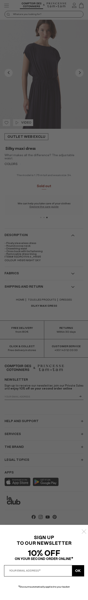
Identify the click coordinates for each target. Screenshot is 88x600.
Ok (78, 571)
